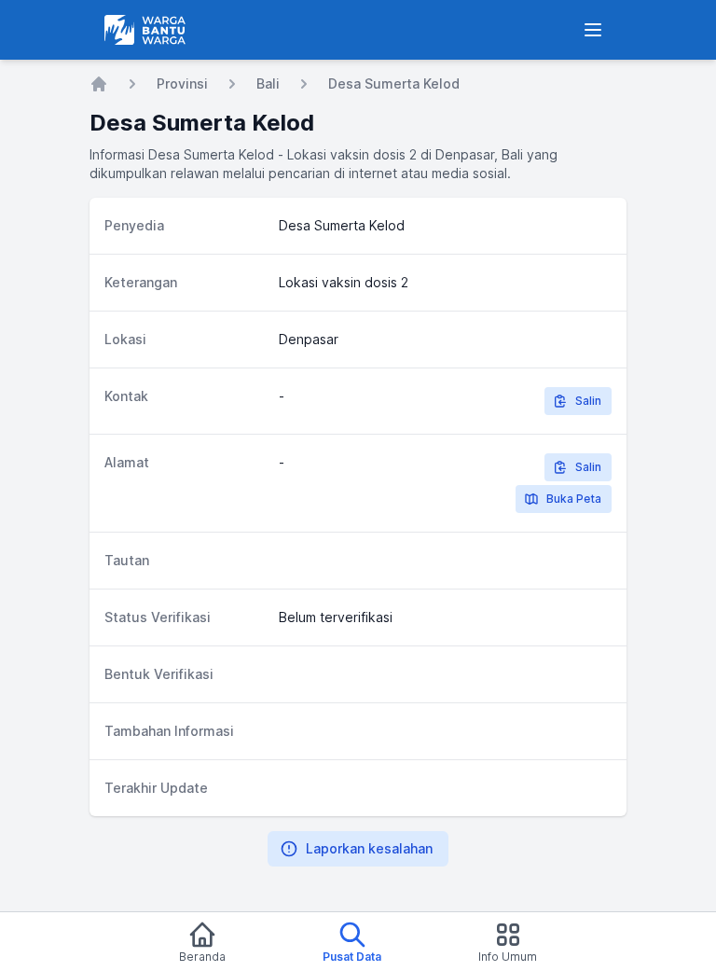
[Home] (99, 84)
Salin (588, 401)
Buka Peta (573, 499)
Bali (268, 83)
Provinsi (182, 83)
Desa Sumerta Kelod (394, 83)
